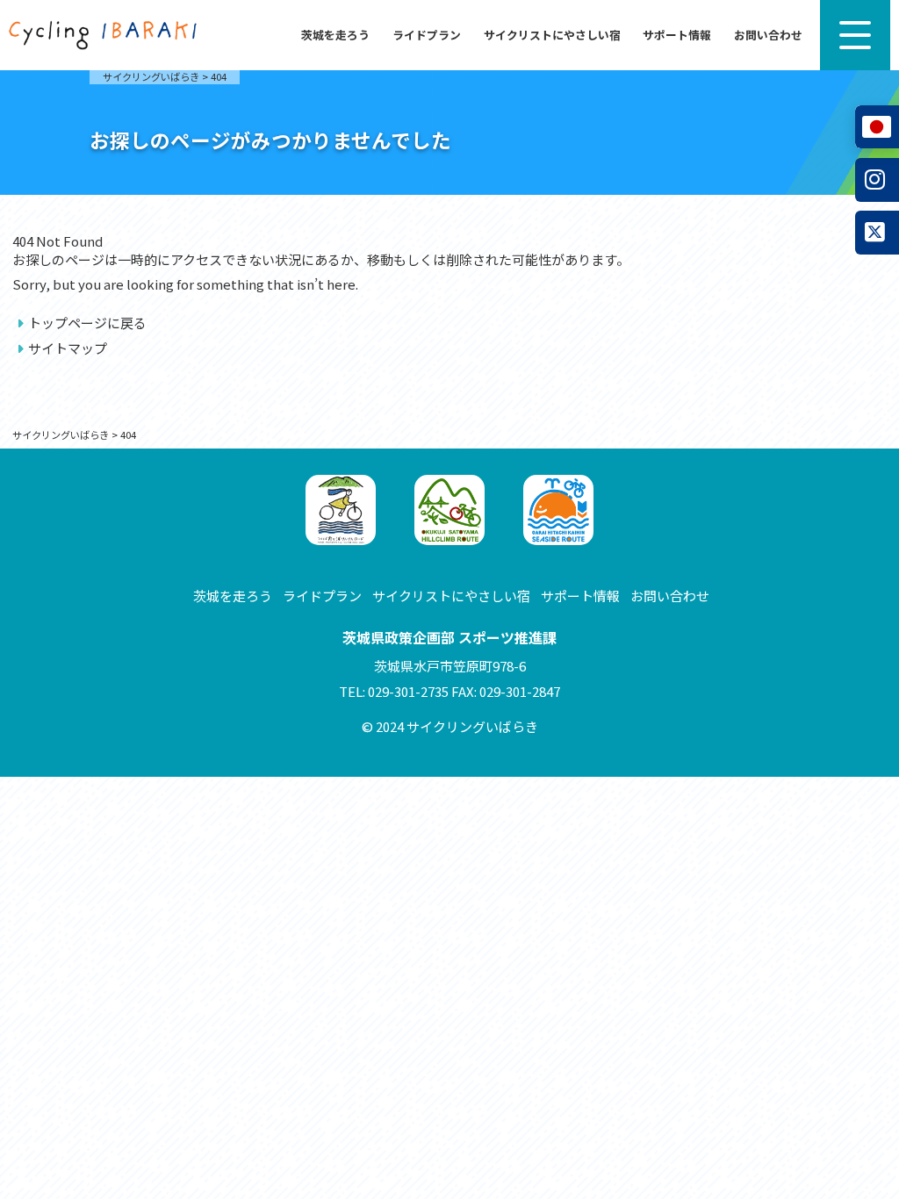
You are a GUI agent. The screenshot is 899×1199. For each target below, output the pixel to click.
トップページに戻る (87, 322)
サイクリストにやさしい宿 (552, 34)
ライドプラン (426, 34)
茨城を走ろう (335, 34)
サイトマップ (67, 348)
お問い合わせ (768, 34)
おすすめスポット (68, 447)
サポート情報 (677, 34)
